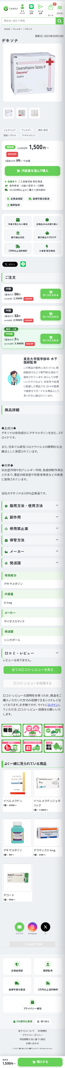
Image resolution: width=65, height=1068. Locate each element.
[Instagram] (32, 927)
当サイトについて (26, 1031)
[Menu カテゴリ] (60, 7)
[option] (32, 72)
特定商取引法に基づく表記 (32, 1039)
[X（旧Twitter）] (45, 927)
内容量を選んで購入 (35, 170)
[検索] (60, 20)
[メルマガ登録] (19, 927)
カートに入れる (50, 295)
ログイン (53, 705)
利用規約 (42, 1031)
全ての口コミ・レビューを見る (32, 670)
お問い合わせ (32, 1043)
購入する (42, 1061)
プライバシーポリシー (32, 1035)
